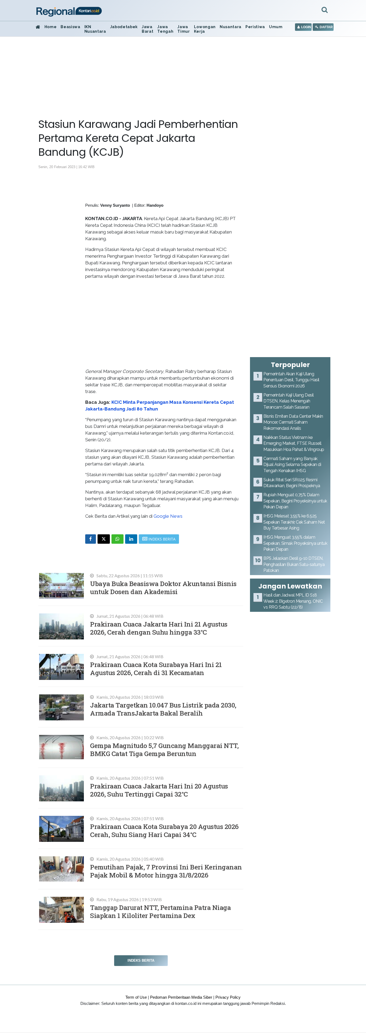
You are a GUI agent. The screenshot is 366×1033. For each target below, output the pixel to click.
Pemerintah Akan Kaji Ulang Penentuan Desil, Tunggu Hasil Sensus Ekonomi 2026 (291, 379)
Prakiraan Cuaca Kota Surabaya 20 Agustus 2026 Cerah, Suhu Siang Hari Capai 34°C (164, 830)
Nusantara (230, 27)
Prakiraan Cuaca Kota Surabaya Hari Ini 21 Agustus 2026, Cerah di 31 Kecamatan (156, 668)
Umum (276, 27)
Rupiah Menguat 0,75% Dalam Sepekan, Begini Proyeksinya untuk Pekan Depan (295, 500)
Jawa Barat (147, 29)
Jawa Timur (183, 29)
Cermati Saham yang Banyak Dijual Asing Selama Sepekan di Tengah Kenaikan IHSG (292, 464)
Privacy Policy (228, 997)
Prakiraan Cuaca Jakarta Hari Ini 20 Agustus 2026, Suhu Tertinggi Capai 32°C (159, 790)
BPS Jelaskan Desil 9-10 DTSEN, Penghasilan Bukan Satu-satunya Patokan (293, 564)
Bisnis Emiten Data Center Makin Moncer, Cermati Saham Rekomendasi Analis (293, 422)
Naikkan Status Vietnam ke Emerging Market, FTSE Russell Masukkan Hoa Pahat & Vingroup (293, 443)
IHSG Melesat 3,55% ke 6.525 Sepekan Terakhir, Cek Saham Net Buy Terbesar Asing (294, 522)
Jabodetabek (124, 27)
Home (50, 27)
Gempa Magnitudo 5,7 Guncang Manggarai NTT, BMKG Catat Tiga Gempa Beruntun (164, 749)
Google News (168, 516)
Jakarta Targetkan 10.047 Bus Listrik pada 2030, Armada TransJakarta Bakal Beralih (163, 709)
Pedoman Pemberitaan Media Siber (181, 997)
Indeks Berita (141, 960)
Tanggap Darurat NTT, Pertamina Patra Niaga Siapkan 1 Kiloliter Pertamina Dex (160, 911)
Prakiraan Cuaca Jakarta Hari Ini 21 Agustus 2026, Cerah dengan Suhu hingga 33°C (158, 628)
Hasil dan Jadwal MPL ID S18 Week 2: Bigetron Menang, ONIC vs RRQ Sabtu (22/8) (293, 601)
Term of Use (136, 997)
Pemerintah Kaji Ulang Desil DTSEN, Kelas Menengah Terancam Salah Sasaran (288, 401)
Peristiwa (255, 27)
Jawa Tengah (165, 29)
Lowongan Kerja (205, 29)
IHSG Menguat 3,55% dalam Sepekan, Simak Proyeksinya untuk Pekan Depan (295, 543)
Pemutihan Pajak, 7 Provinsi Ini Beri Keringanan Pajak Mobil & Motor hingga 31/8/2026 (166, 870)
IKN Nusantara (95, 29)
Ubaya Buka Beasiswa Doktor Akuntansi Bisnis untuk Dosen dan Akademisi (163, 587)
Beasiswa (70, 27)
